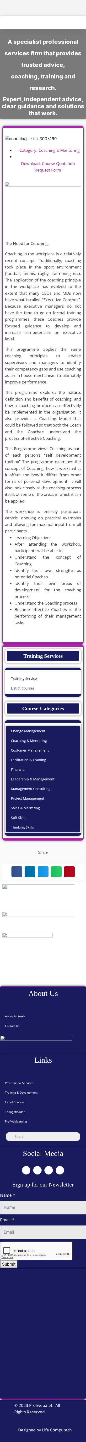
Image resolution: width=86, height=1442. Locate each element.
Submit (9, 1264)
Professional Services (19, 1083)
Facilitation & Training (28, 760)
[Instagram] (60, 1170)
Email (7, 1220)
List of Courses (22, 688)
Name (7, 1195)
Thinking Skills (22, 827)
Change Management (28, 731)
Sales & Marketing (25, 808)
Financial (18, 769)
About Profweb (15, 1016)
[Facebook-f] (26, 1170)
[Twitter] (37, 1170)
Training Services (24, 678)
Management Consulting (30, 788)
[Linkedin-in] (48, 1170)
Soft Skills (18, 817)
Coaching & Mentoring (59, 150)
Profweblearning (16, 1121)
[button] (3, 23)
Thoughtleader (15, 1112)
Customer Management (30, 750)
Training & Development (21, 1093)
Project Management (27, 798)
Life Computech (56, 1430)
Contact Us (12, 1026)
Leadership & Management (32, 779)
